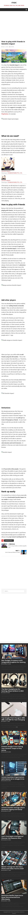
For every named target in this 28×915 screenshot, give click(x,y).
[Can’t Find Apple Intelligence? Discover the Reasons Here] (14, 834)
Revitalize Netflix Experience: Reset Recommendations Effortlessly (12, 897)
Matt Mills (12, 46)
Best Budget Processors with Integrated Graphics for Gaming (13, 661)
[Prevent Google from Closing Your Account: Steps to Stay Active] (14, 744)
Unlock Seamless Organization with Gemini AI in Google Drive (12, 778)
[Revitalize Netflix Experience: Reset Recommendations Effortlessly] (14, 893)
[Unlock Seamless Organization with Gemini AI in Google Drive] (14, 774)
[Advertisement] (14, 25)
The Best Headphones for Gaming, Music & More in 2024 (12, 690)
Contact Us (22, 911)
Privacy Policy (16, 911)
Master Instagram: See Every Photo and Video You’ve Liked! (12, 868)
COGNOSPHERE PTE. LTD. (15, 173)
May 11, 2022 (5, 46)
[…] (16, 727)
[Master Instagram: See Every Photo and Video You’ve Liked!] (14, 864)
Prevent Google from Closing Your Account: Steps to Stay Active (12, 748)
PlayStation (4, 114)
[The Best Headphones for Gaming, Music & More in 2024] (14, 686)
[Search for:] (14, 591)
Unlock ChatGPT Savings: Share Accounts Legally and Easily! (13, 808)
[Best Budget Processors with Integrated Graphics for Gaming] (14, 658)
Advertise (14, 913)
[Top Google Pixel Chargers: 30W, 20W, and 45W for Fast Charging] (14, 715)
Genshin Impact (5, 171)
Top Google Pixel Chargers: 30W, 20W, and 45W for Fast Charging (13, 719)
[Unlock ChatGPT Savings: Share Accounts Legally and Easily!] (14, 805)
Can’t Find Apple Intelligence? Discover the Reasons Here (12, 837)
